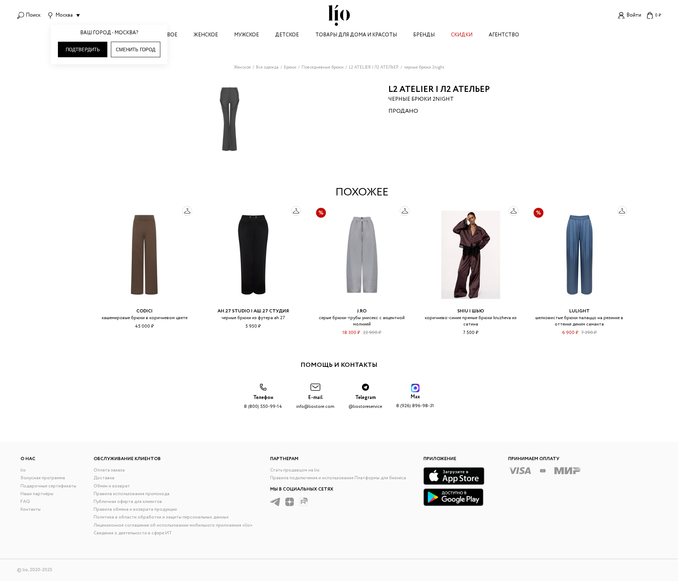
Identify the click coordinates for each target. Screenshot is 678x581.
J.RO (362, 311)
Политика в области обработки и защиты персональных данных (161, 517)
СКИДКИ (461, 36)
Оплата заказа (109, 470)
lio (23, 470)
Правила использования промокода (132, 494)
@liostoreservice (365, 402)
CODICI (144, 311)
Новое (168, 36)
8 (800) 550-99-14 (263, 402)
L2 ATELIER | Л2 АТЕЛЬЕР (439, 89)
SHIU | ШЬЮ (470, 311)
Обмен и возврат (112, 486)
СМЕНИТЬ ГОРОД (135, 49)
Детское (287, 36)
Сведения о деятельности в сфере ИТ (133, 533)
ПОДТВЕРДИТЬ (83, 49)
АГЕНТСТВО (504, 36)
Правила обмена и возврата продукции (135, 509)
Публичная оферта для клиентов (128, 501)
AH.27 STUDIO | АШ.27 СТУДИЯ (253, 311)
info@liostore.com (315, 402)
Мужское (246, 36)
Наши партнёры (36, 494)
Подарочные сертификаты (48, 486)
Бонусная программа (42, 478)
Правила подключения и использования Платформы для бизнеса (338, 478)
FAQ (25, 501)
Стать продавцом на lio (295, 470)
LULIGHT (579, 311)
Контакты (30, 509)
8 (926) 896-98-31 (415, 401)
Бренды (424, 36)
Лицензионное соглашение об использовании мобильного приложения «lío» (173, 525)
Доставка (104, 478)
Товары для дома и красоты (356, 36)
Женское (206, 36)
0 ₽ (658, 15)
